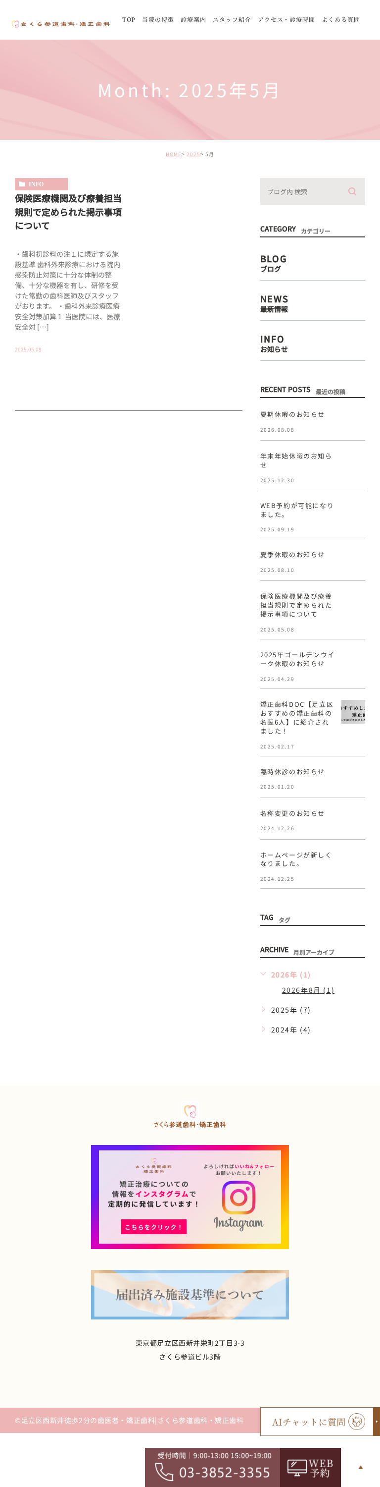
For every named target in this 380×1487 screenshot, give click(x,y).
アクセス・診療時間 (287, 19)
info (36, 184)
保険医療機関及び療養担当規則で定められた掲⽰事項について (68, 211)
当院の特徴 (158, 19)
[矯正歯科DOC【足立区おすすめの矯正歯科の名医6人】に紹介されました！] (353, 712)
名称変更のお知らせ (292, 813)
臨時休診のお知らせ (292, 771)
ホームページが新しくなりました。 (296, 859)
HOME (174, 154)
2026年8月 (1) (308, 990)
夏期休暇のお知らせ (292, 414)
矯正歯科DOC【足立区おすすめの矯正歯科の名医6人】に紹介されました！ (297, 717)
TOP (129, 19)
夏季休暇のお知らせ (292, 554)
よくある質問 (341, 19)
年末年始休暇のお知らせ (296, 460)
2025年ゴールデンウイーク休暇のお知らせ (297, 659)
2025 (193, 154)
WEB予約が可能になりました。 (297, 510)
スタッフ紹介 (232, 19)
